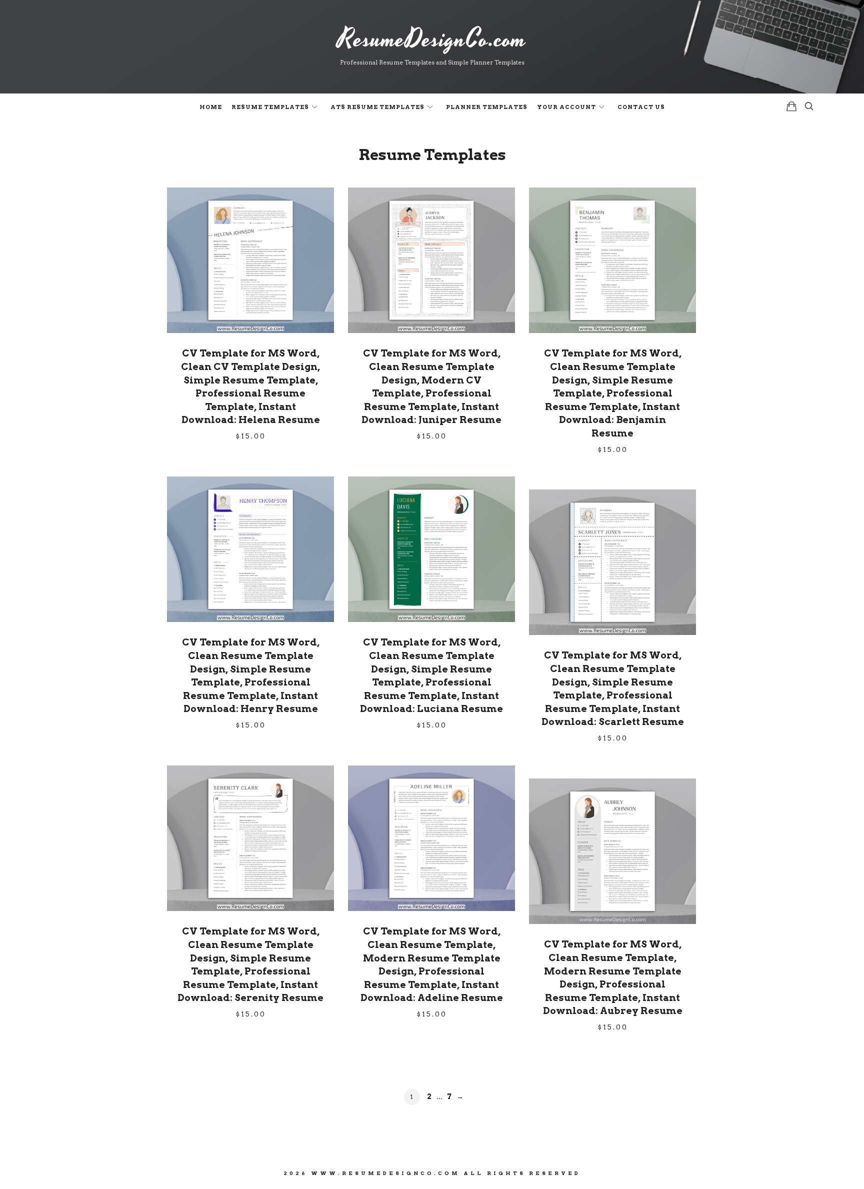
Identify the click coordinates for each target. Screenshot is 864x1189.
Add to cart (250, 259)
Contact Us (641, 107)
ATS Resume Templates (377, 107)
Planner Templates (487, 107)
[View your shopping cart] (791, 106)
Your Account (566, 107)
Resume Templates (270, 107)
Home (211, 107)
